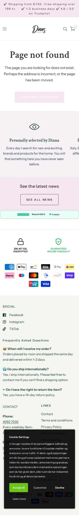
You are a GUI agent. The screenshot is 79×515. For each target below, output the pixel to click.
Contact (47, 414)
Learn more (19, 498)
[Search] (65, 28)
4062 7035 (11, 422)
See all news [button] (39, 199)
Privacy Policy (51, 427)
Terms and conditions (56, 420)
